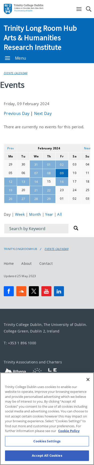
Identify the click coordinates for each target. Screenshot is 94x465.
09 (62, 173)
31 (36, 164)
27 (23, 199)
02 (62, 164)
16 (62, 182)
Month (35, 214)
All (59, 214)
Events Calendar (16, 73)
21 (36, 190)
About (26, 263)
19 (11, 190)
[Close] (87, 379)
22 (49, 190)
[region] (47, 418)
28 (36, 199)
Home (9, 263)
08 (49, 173)
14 (36, 182)
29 (49, 199)
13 (23, 182)
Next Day (43, 113)
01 (49, 164)
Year (49, 214)
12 (11, 182)
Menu (20, 58)
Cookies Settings (46, 441)
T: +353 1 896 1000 (20, 343)
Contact (46, 263)
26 (11, 199)
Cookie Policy (68, 431)
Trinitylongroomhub (20, 249)
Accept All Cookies (47, 455)
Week (20, 214)
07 (36, 173)
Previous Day (17, 113)
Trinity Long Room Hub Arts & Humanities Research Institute (40, 37)
